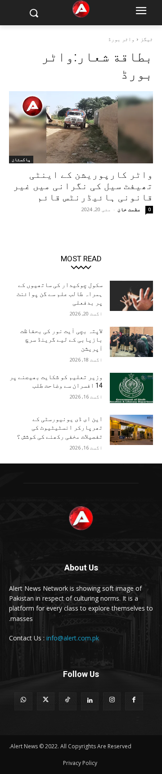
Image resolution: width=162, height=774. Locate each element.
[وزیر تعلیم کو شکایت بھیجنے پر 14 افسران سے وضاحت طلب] (131, 388)
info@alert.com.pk (72, 638)
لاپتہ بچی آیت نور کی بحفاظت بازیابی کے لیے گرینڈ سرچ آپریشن (61, 339)
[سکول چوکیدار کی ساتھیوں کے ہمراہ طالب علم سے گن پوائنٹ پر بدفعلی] (131, 296)
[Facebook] (134, 701)
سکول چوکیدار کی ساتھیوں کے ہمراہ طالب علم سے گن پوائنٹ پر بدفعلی (60, 293)
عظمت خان (129, 209)
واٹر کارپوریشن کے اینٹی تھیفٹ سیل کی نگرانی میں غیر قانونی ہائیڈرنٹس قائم (83, 186)
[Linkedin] (90, 701)
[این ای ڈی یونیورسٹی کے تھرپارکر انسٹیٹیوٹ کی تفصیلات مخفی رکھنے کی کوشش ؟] (131, 430)
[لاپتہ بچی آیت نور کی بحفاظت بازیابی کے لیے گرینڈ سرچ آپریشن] (131, 342)
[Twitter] (45, 701)
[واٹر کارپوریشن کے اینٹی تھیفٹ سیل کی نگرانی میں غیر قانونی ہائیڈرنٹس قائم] (81, 127)
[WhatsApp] (23, 701)
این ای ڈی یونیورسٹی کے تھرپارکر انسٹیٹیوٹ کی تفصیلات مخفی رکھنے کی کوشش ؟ (60, 427)
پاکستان (21, 159)
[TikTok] (67, 701)
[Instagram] (112, 701)
